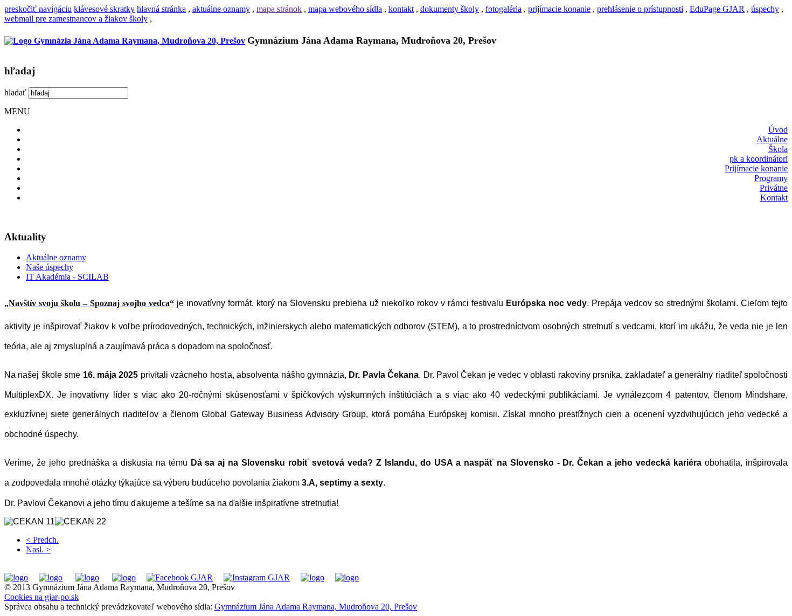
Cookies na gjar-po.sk (41, 596)
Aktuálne (772, 139)
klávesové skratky (104, 8)
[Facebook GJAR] (180, 577)
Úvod (778, 129)
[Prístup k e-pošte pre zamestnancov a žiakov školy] (50, 577)
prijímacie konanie (559, 8)
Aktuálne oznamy (56, 257)
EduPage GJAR (717, 8)
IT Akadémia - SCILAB (67, 276)
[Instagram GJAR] (257, 577)
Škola (778, 149)
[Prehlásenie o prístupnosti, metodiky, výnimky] (347, 577)
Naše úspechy (49, 267)
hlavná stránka (161, 8)
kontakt (401, 8)
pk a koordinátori (759, 158)
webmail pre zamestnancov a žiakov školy (76, 18)
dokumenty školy (449, 8)
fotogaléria (503, 8)
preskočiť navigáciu (38, 8)
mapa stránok (279, 8)
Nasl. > (38, 549)
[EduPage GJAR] (16, 577)
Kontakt (774, 197)
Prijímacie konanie (756, 168)
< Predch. (42, 539)
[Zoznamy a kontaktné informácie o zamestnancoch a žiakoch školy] (124, 577)
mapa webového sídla (345, 8)
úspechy (765, 8)
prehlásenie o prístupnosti (640, 8)
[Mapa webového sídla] (312, 577)
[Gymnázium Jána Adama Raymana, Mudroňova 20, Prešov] (124, 40)
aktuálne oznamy (221, 8)
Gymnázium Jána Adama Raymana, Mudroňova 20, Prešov (315, 606)
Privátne (774, 187)
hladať (15, 92)
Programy (771, 178)
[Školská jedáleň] (87, 577)
